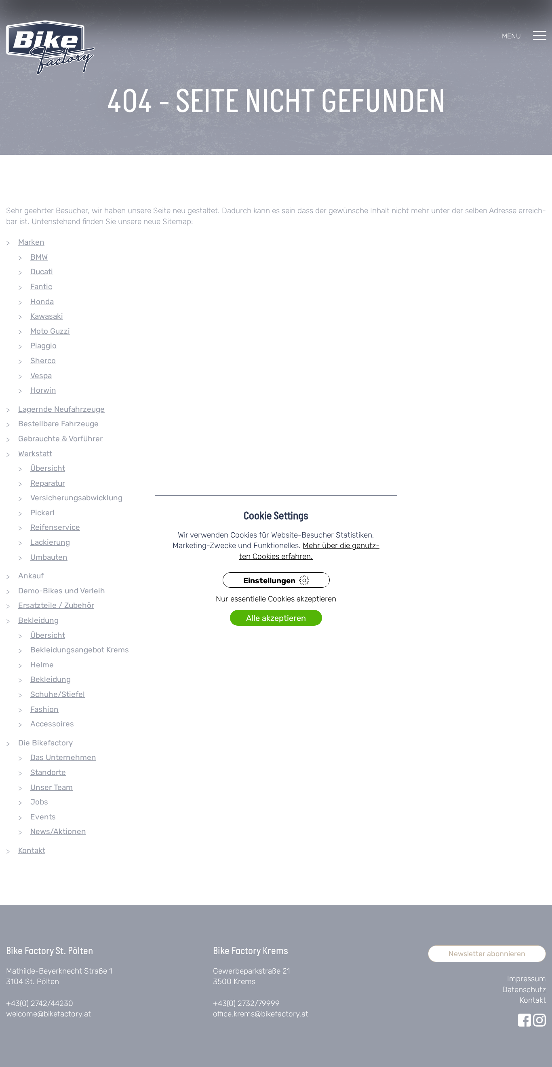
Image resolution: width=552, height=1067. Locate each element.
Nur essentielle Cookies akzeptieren (276, 599)
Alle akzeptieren (276, 618)
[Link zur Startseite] (50, 47)
